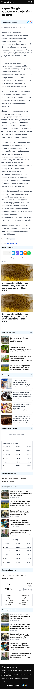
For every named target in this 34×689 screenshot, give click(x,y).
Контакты (25, 678)
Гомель (12, 482)
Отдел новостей (12, 243)
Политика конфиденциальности (11, 678)
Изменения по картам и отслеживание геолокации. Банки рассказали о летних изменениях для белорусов (20, 523)
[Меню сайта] (28, 2)
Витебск (23, 479)
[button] (28, 22)
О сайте (3, 682)
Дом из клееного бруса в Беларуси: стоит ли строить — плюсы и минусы (21, 340)
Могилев (5, 482)
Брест (10, 479)
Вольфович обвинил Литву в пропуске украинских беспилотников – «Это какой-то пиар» (21, 533)
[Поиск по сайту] (31, 2)
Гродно (16, 479)
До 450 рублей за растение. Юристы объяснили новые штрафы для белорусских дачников (20, 368)
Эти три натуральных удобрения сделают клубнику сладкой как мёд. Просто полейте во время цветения (21, 350)
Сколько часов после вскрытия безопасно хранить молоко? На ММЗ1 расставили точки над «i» (21, 384)
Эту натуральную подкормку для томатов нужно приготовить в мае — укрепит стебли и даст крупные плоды (21, 360)
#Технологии (10, 239)
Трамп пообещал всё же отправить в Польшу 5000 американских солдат (19, 513)
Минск (4, 479)
